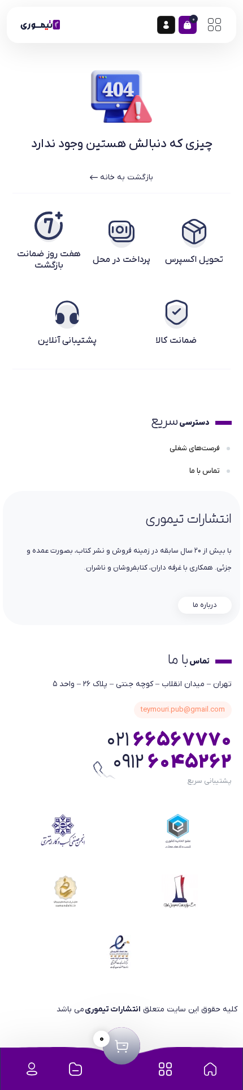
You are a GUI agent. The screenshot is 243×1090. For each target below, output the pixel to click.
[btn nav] (214, 25)
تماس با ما (205, 471)
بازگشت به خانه (125, 177)
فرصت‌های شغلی (196, 448)
